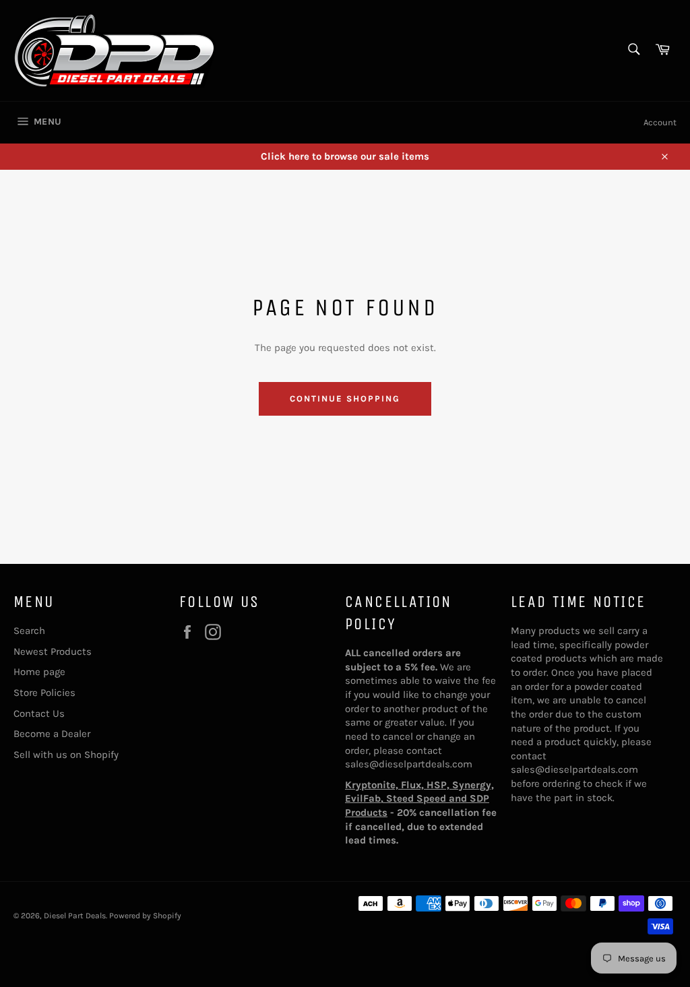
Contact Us (39, 713)
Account (660, 122)
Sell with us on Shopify (66, 755)
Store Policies (44, 693)
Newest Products (52, 651)
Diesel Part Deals (75, 915)
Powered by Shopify (145, 915)
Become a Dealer (51, 734)
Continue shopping (345, 398)
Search (29, 631)
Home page (39, 672)
